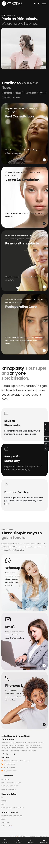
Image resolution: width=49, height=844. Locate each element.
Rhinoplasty (5, 779)
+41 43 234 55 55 (9, 764)
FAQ (2, 797)
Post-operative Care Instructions (12, 807)
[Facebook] (3, 754)
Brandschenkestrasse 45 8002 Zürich (16, 761)
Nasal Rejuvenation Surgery (11, 782)
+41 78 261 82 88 (9, 767)
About (3, 819)
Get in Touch (6, 826)
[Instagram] (7, 754)
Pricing (3, 801)
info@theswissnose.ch (11, 771)
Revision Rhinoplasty (8, 789)
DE (38, 3)
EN (35, 3)
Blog (3, 804)
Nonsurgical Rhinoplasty (9, 786)
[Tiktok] (10, 754)
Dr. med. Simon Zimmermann (11, 816)
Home (3, 15)
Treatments (11, 15)
